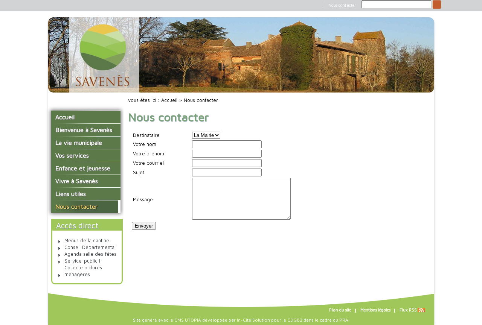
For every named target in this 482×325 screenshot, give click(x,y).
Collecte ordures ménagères (83, 271)
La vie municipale (78, 142)
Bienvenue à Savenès (83, 129)
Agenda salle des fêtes (90, 254)
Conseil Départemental (90, 247)
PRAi (344, 320)
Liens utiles (70, 193)
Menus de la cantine (86, 240)
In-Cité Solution (253, 320)
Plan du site (340, 310)
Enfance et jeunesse (82, 168)
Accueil (65, 117)
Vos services (72, 155)
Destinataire (146, 135)
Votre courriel (148, 163)
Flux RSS (408, 310)
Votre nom (144, 144)
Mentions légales (375, 310)
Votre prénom (148, 153)
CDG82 (294, 320)
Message (143, 199)
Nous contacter (342, 5)
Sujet (138, 172)
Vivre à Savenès (76, 181)
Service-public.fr (83, 261)
